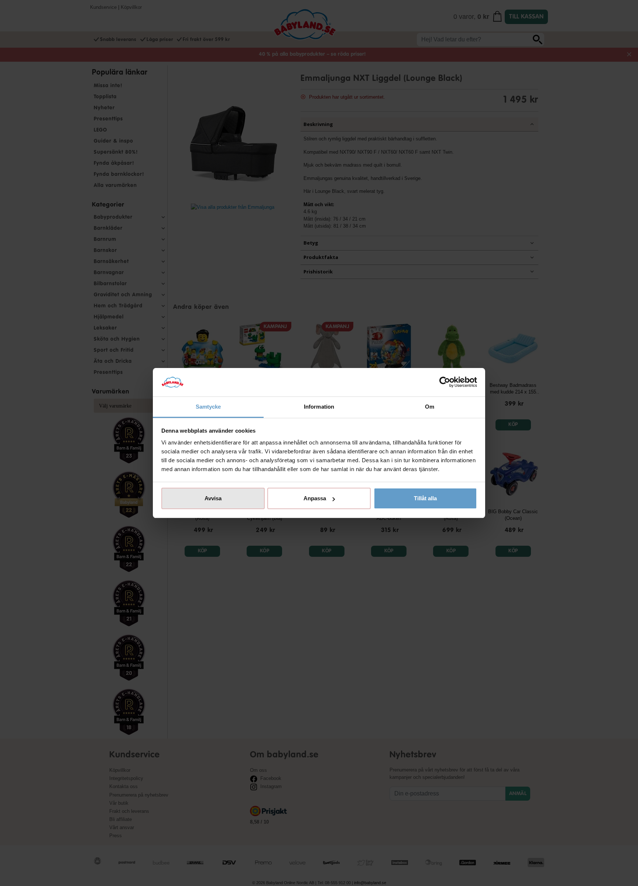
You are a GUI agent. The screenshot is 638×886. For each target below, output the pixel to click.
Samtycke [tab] (208, 406)
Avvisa (213, 498)
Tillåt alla (425, 498)
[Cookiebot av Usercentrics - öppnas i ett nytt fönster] (444, 382)
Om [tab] (429, 406)
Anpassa (314, 498)
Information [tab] (319, 406)
